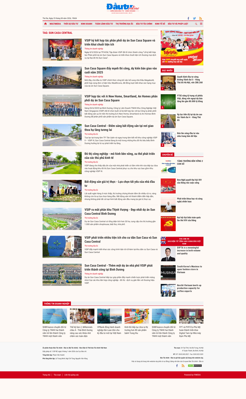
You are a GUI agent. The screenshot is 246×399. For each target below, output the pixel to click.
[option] (54, 323)
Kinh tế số (160, 24)
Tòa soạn (57, 375)
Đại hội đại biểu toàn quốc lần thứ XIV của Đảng (189, 219)
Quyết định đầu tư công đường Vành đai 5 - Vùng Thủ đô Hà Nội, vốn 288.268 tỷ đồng (190, 79)
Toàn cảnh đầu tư (104, 24)
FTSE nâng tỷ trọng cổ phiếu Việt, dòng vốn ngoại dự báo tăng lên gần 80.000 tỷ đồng (190, 98)
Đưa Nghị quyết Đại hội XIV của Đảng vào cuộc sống (189, 181)
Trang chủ (46, 375)
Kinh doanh (86, 24)
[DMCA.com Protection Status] (195, 366)
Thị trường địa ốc (124, 24)
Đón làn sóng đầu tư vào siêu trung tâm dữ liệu (188, 134)
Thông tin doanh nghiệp (94, 49)
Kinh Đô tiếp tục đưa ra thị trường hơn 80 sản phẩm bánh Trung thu (136, 330)
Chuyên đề (167, 154)
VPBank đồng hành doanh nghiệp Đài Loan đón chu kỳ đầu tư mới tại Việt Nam (109, 330)
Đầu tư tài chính (144, 24)
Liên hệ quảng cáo (71, 375)
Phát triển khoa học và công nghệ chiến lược (189, 200)
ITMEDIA (197, 375)
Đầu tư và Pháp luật (178, 24)
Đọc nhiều (167, 70)
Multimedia (55, 24)
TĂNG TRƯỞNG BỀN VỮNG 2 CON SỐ (190, 162)
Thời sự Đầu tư (71, 24)
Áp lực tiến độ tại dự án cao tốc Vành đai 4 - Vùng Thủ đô (189, 117)
